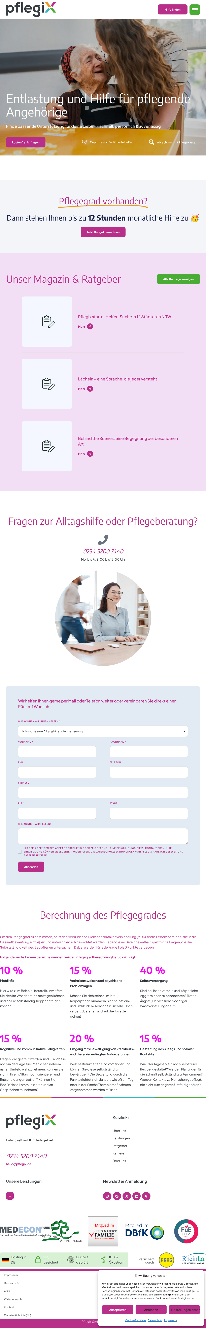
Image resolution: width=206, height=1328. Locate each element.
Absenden (31, 867)
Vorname (25, 741)
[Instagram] (107, 1196)
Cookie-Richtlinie (135, 1320)
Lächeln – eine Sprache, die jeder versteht (117, 378)
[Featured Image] (47, 321)
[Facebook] (117, 1196)
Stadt (113, 803)
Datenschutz (155, 1320)
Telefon (115, 762)
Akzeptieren (118, 1310)
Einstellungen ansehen (185, 1310)
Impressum (170, 1320)
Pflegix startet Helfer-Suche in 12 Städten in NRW (124, 316)
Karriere (118, 1153)
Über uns (119, 1131)
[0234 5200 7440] (103, 540)
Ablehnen (151, 1310)
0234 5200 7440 (103, 551)
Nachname (118, 741)
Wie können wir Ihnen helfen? (39, 721)
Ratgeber (120, 1146)
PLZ (21, 803)
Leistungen (121, 1138)
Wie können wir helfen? (35, 824)
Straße (23, 782)
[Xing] (146, 1196)
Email (23, 762)
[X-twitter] (127, 1196)
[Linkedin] (136, 1196)
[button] (172, 9)
